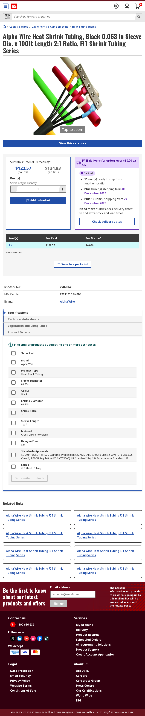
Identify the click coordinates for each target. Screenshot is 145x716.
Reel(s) (15, 178)
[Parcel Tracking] (116, 6)
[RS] (14, 6)
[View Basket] (137, 6)
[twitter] (13, 638)
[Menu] (5, 6)
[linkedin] (19, 638)
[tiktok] (46, 638)
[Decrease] (14, 189)
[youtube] (26, 638)
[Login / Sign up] (127, 6)
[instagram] (33, 638)
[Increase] (62, 189)
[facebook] (39, 638)
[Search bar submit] (138, 16)
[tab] (72, 312)
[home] (4, 26)
